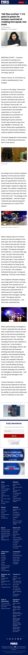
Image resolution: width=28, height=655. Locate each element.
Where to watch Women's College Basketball (17, 624)
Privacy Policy (15, 442)
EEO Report (15, 586)
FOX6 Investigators (5, 489)
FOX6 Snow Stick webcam (17, 500)
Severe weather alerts (16, 484)
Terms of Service (15, 444)
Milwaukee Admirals (5, 535)
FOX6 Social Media (5, 552)
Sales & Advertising (5, 600)
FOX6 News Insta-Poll (5, 496)
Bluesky (3, 564)
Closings (15, 496)
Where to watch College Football (16, 607)
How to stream (16, 529)
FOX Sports (15, 542)
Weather (15, 482)
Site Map (3, 503)
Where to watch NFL (16, 604)
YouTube (3, 555)
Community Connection (15, 563)
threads (15, 639)
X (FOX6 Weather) (5, 570)
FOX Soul (15, 544)
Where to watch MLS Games (16, 630)
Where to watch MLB (16, 610)
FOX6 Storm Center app (17, 487)
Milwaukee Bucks (5, 539)
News (3, 482)
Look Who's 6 (16, 512)
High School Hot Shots (5, 537)
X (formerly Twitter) (5, 566)
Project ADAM (16, 560)
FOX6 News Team (17, 583)
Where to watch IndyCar (16, 616)
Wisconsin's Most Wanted (5, 486)
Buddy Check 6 (16, 559)
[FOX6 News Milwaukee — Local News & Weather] (5, 2)
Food (14, 519)
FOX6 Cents (4, 511)
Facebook (3, 557)
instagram (12, 639)
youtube (18, 639)
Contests (15, 576)
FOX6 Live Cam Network (16, 490)
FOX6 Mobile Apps (17, 581)
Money (3, 507)
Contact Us (16, 574)
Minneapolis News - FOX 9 (5, 581)
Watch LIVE (16, 528)
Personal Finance (5, 514)
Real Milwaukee (16, 514)
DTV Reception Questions (16, 595)
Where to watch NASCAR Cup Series (17, 613)
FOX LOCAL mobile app (5, 499)
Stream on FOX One (16, 600)
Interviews (15, 517)
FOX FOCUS (4, 606)
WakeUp (15, 507)
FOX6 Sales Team (5, 603)
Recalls (2, 512)
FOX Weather (16, 495)
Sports (3, 528)
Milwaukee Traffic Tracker (17, 523)
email (21, 639)
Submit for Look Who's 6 (16, 510)
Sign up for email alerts (17, 578)
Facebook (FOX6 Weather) (5, 568)
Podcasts (3, 492)
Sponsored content (5, 608)
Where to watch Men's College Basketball (16, 620)
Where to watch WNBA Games (16, 627)
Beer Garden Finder (17, 555)
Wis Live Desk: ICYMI (16, 535)
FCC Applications (17, 589)
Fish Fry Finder (16, 557)
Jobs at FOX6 (16, 584)
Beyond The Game (5, 533)
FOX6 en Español (5, 502)
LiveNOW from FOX (17, 539)
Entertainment (4, 490)
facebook (7, 639)
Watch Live (21, 2)
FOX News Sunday (17, 546)
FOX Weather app (17, 493)
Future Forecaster (17, 498)
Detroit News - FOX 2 (5, 584)
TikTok (2, 560)
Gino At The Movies (17, 521)
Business (3, 516)
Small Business (4, 518)
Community (16, 552)
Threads (3, 562)
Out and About (16, 515)
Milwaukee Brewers (5, 529)
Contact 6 (3, 509)
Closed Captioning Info (17, 592)
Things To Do (16, 553)
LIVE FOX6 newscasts (15, 532)
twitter (10, 639)
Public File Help (16, 588)
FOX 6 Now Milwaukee (5, 27)
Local (2, 484)
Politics (2, 494)
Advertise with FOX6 (5, 605)
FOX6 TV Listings (17, 537)
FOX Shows (15, 548)
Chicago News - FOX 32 (4, 578)
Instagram (3, 559)
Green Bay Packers (5, 531)
